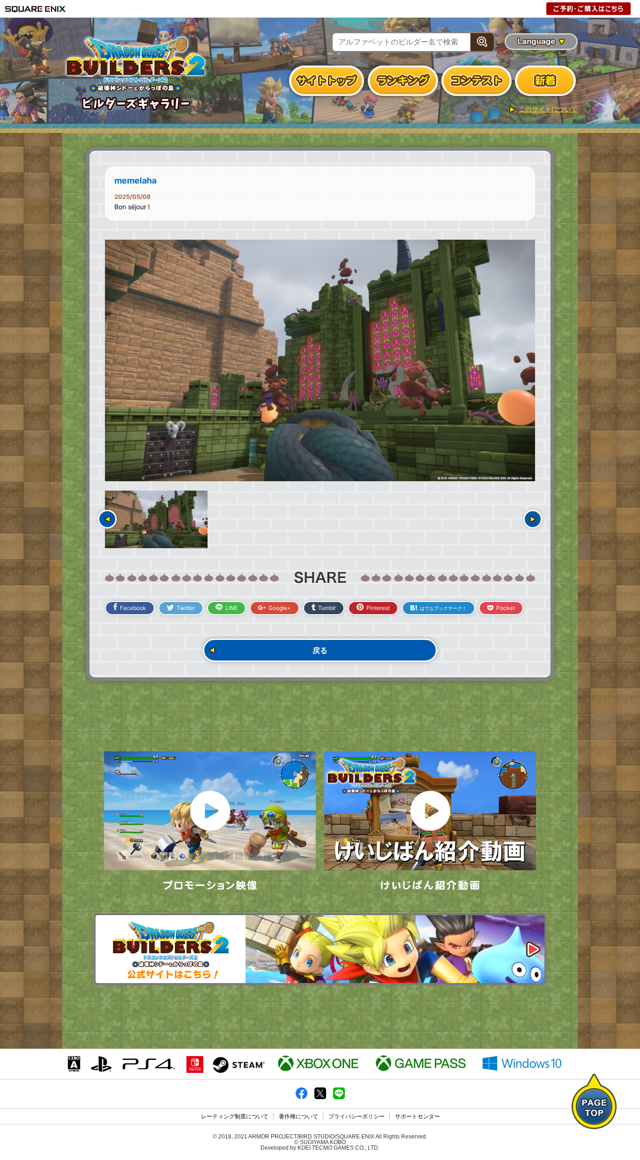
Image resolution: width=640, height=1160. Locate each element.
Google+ (279, 607)
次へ (532, 519)
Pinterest (378, 607)
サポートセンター (417, 1116)
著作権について (298, 1116)
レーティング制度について (234, 1116)
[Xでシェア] (320, 1097)
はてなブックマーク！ (443, 608)
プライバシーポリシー (356, 1116)
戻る (320, 650)
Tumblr (327, 607)
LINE (231, 607)
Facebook (133, 607)
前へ (107, 519)
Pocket (505, 607)
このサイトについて (548, 109)
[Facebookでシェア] (301, 1097)
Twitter (186, 607)
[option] (320, 360)
